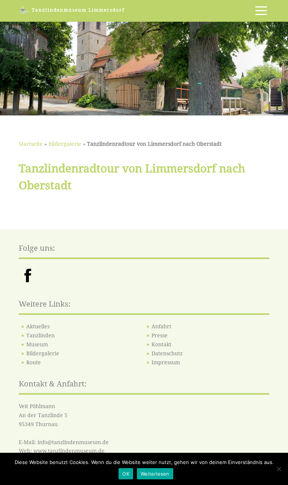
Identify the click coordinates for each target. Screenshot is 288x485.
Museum (37, 344)
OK (125, 474)
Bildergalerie (64, 144)
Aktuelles (38, 326)
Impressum (166, 362)
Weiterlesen (155, 474)
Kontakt (161, 344)
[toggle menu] (261, 11)
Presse (160, 335)
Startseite (31, 144)
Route (33, 362)
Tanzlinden (40, 335)
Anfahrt (161, 326)
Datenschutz (167, 353)
